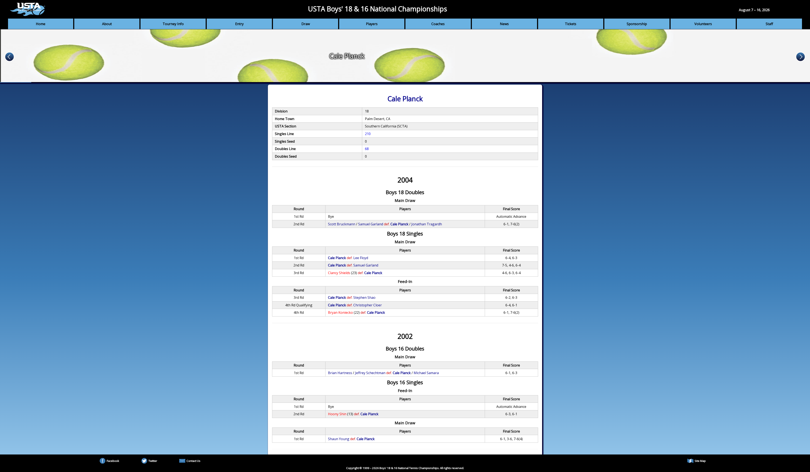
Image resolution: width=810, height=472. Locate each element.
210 (368, 133)
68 (367, 148)
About (107, 24)
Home (40, 24)
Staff (769, 24)
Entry (239, 24)
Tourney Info (173, 24)
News (504, 24)
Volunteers (703, 24)
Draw (305, 24)
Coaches (438, 24)
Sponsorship (637, 24)
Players (372, 24)
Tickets (570, 24)
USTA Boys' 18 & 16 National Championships (377, 8)
